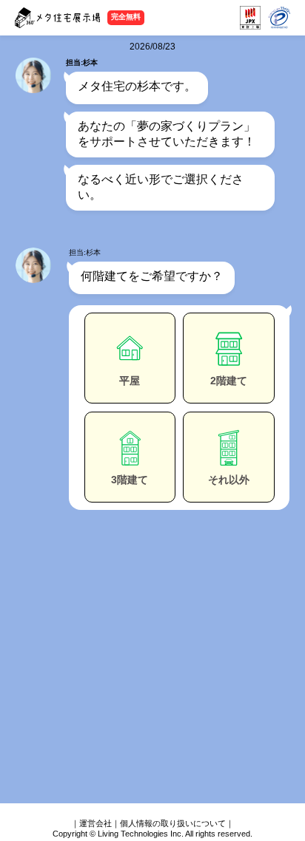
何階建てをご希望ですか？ (152, 276)
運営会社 (95, 823)
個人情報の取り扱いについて (173, 823)
